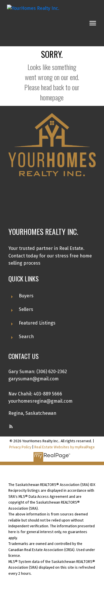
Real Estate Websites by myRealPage (64, 447)
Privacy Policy (20, 447)
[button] (11, 426)
